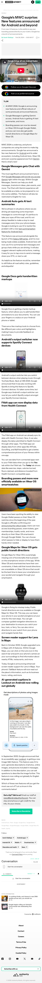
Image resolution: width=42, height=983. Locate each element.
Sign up (37, 858)
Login (38, 2)
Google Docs (22, 822)
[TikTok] (39, 959)
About (21, 925)
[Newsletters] (32, 959)
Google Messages (15, 825)
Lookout (22, 759)
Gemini (36, 159)
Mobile (4, 13)
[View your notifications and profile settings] (38, 874)
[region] (21, 887)
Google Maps (5, 825)
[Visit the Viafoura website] (36, 914)
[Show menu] (2, 2)
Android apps (22, 837)
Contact (21, 931)
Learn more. (36, 10)
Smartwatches (30, 842)
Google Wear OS (33, 825)
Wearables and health (10, 847)
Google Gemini (31, 822)
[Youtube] (17, 959)
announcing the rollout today (14, 526)
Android (22, 153)
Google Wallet (24, 825)
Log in (32, 858)
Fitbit (11, 822)
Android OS (7, 842)
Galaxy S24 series (20, 239)
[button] (21, 2)
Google (16, 822)
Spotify (8, 828)
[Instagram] (10, 959)
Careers (21, 936)
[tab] (7, 874)
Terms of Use (21, 942)
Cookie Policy (21, 953)
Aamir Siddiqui (8, 37)
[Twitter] (25, 959)
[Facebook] (3, 959)
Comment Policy (17, 854)
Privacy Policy (21, 947)
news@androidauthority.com (16, 798)
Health (3, 828)
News (3, 820)
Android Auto (5, 822)
